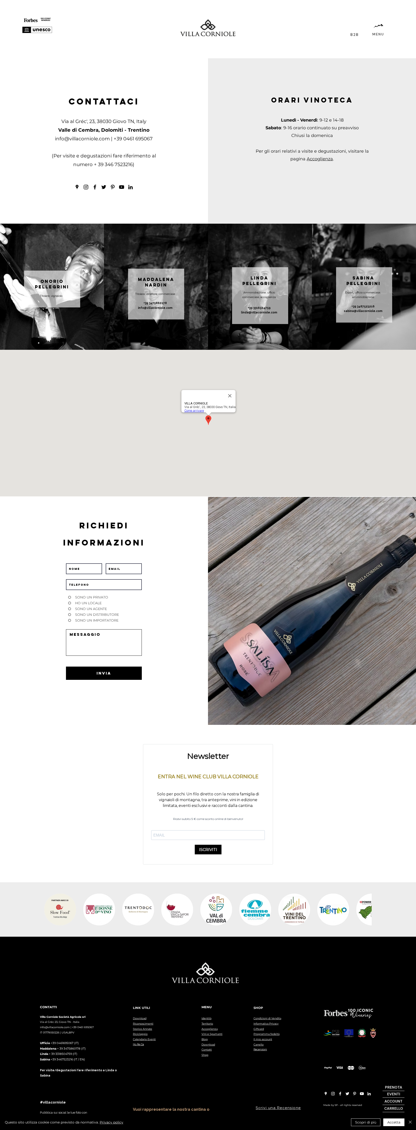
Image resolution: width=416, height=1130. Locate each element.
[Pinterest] (113, 187)
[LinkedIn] (130, 187)
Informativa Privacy (266, 1023)
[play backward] (50, 909)
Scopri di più (365, 1122)
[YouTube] (121, 187)
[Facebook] (95, 187)
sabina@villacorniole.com (363, 311)
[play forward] (366, 909)
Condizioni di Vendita (267, 1018)
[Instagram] (86, 187)
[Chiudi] (410, 1122)
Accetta (393, 1122)
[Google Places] (77, 187)
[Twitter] (104, 187)
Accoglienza (320, 159)
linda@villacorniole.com (259, 312)
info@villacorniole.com (82, 139)
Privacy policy (111, 1122)
